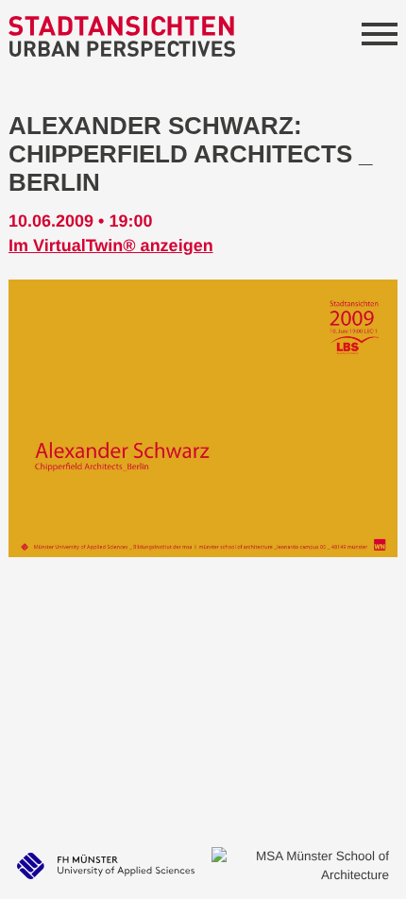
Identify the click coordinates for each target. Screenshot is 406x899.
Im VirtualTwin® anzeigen (110, 245)
